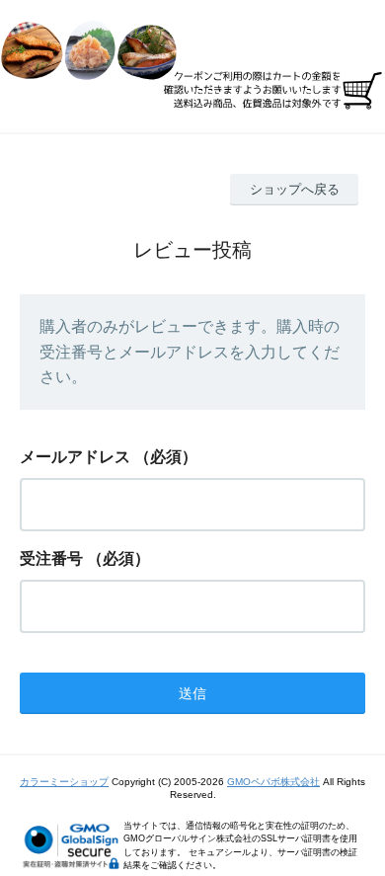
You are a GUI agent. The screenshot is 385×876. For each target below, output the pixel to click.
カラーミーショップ (64, 781)
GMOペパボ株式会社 (273, 781)
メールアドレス (75, 456)
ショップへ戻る (295, 189)
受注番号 (51, 558)
